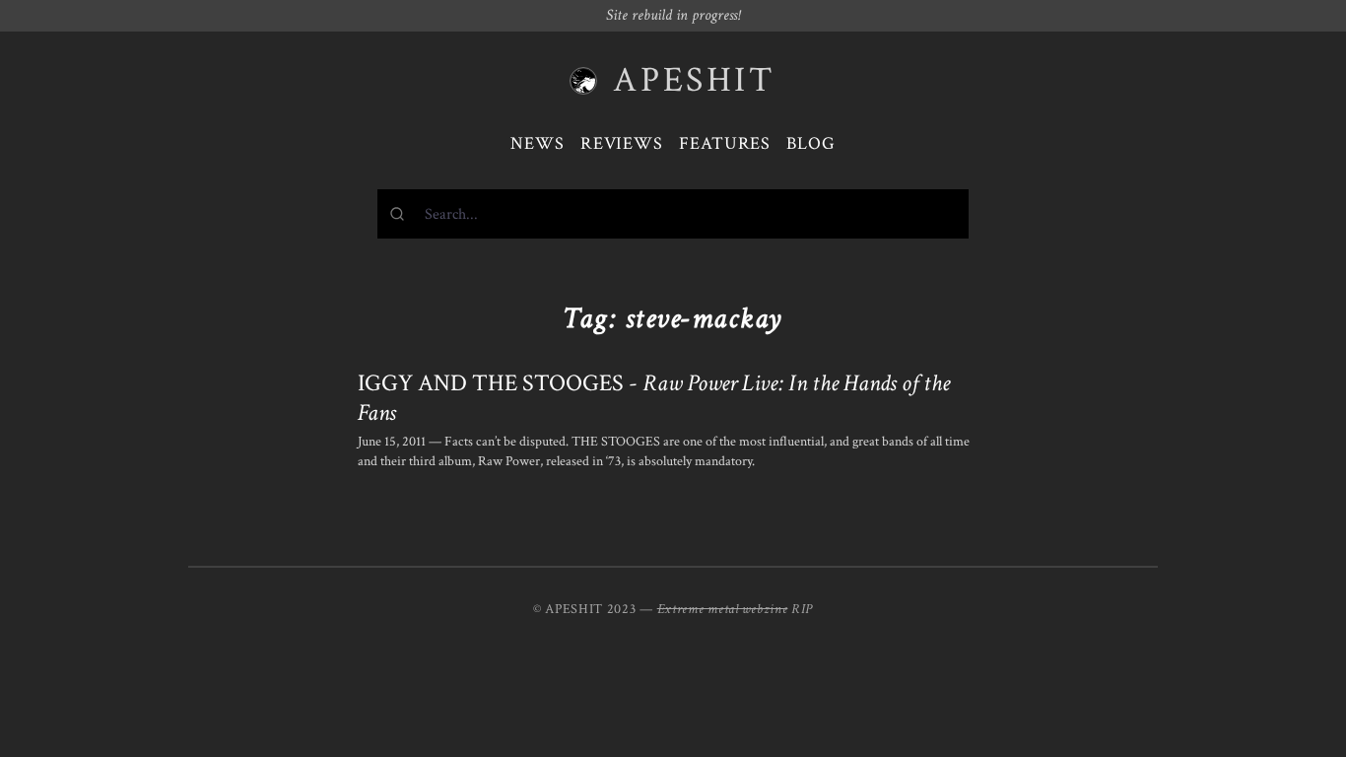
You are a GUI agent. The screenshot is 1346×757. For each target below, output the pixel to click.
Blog (811, 143)
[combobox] (673, 214)
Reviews (621, 143)
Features (725, 143)
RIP (802, 609)
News (537, 143)
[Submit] (401, 214)
